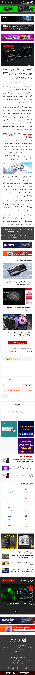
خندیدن (9, 359)
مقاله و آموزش (30, 553)
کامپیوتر (26, 492)
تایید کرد (19, 195)
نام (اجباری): (29, 351)
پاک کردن (7, 359)
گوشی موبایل (9, 492)
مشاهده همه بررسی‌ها (8, 581)
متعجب (13, 359)
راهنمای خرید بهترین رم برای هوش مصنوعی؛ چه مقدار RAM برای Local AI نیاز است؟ (21, 468)
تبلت (25, 501)
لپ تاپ (9, 501)
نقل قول (5, 359)
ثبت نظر (5, 396)
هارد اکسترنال (9, 529)
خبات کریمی (29, 82)
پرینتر (25, 519)
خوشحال (11, 359)
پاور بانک (9, 510)
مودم (9, 519)
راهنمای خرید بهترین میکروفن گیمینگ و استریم (22, 476)
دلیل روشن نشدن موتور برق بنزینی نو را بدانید (22, 563)
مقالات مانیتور (30, 567)
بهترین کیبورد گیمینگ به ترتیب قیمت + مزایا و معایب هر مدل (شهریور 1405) (22, 460)
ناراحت (18, 359)
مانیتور (26, 510)
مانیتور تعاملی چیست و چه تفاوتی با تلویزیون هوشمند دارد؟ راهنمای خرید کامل (21, 570)
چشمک (20, 359)
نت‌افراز (7, 646)
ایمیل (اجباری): (13, 351)
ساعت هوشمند (26, 529)
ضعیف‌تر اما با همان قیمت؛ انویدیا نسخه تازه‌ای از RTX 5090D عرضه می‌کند (17, 73)
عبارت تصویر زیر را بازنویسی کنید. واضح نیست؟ (18, 381)
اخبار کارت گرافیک (8, 46)
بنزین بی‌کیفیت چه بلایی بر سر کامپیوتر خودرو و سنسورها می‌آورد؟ (22, 556)
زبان (15, 359)
